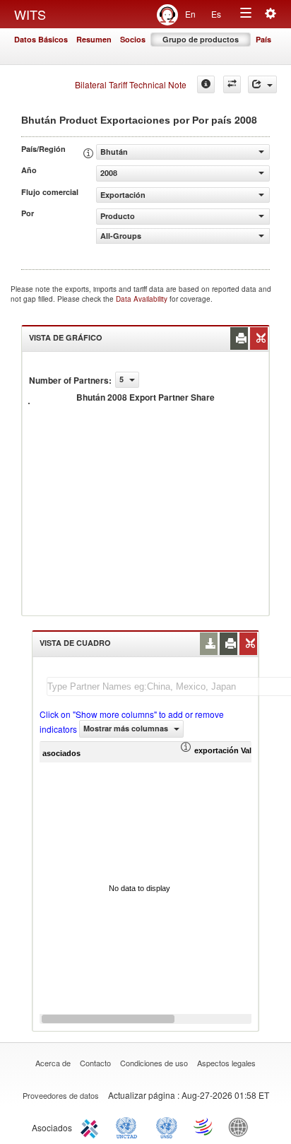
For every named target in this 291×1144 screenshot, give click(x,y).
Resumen (94, 39)
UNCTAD (129, 1126)
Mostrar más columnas (126, 728)
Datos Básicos (41, 39)
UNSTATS (167, 1126)
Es (216, 14)
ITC (92, 1126)
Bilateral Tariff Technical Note (130, 84)
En (190, 14)
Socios (133, 39)
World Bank (241, 1126)
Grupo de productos (200, 39)
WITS (30, 14)
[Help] (206, 84)
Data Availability (143, 299)
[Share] (262, 84)
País (263, 39)
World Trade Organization (204, 1126)
